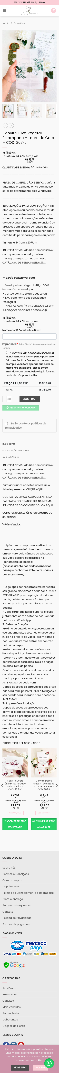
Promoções (9, 994)
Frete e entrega (12, 899)
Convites (19, 23)
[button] (21, 408)
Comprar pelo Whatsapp (17, 824)
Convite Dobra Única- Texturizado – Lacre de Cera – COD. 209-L (43, 785)
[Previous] (8, 66)
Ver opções (15, 813)
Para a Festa (10, 1013)
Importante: (28, 345)
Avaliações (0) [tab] (11, 457)
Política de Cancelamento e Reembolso (28, 893)
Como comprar (12, 880)
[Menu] (4, 10)
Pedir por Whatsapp (22, 407)
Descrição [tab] (8, 444)
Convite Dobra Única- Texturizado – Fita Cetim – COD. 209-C (15, 785)
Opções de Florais (13, 1026)
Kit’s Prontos (10, 988)
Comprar (29, 399)
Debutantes (10, 1019)
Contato (7, 912)
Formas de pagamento (17, 924)
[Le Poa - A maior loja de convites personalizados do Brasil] (29, 10)
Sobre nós (8, 868)
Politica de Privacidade (16, 918)
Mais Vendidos (11, 1007)
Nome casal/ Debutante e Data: (21, 330)
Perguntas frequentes (16, 905)
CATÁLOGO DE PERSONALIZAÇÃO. (24, 262)
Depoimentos (11, 886)
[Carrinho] (53, 10)
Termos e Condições (15, 874)
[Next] (51, 66)
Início (5, 23)
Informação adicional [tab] (15, 450)
